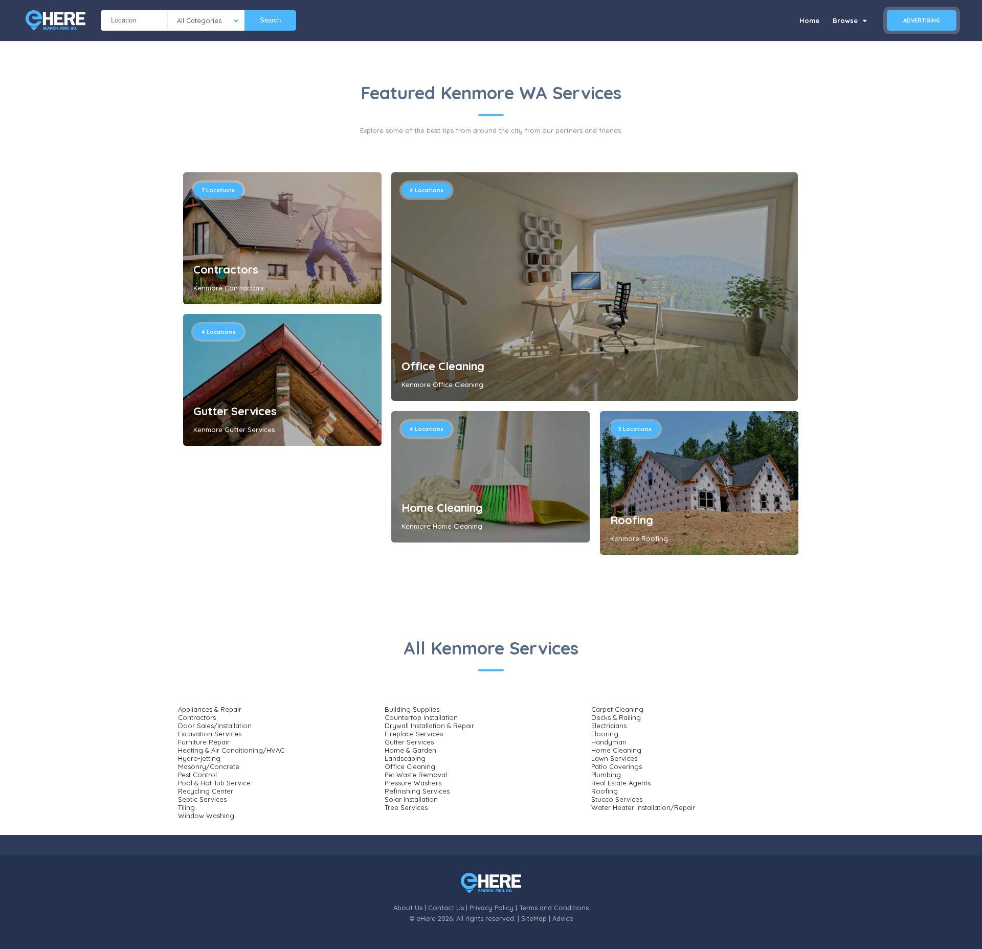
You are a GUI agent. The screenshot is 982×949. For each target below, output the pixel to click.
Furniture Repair (204, 742)
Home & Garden (410, 750)
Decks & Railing (616, 717)
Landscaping (405, 758)
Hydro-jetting (199, 758)
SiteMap (534, 918)
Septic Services (202, 799)
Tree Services (406, 807)
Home (809, 20)
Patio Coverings (616, 766)
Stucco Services (616, 799)
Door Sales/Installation (215, 725)
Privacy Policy (492, 907)
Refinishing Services (417, 791)
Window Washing (206, 815)
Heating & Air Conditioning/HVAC (231, 750)
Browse (846, 20)
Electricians (609, 725)
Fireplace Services (414, 734)
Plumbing (606, 775)
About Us (407, 907)
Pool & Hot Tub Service (214, 783)
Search (270, 20)
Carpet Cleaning (617, 709)
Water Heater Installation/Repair (643, 807)
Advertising (921, 20)
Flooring (604, 734)
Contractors (225, 269)
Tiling (186, 807)
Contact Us (446, 907)
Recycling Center (205, 791)
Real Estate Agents (621, 783)
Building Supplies (412, 709)
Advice (562, 918)
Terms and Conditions (554, 907)
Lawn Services (614, 758)
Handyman (609, 742)
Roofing (631, 520)
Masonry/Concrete (208, 766)
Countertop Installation (421, 717)
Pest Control (197, 775)
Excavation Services (209, 734)
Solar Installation (411, 799)
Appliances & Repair (209, 709)
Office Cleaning (442, 366)
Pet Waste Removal (416, 775)
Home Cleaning (442, 508)
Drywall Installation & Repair (429, 725)
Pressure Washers (413, 783)
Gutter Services (235, 411)
